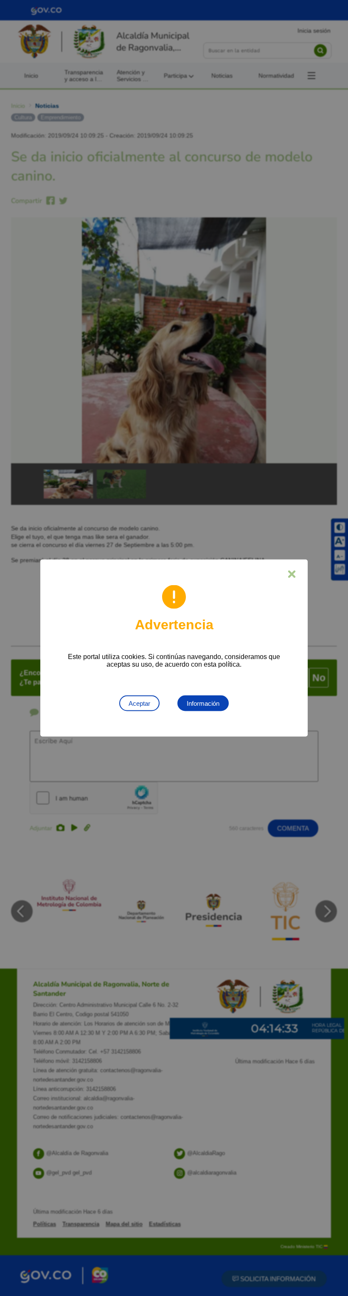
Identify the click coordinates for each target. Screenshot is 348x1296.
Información (203, 703)
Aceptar (139, 703)
